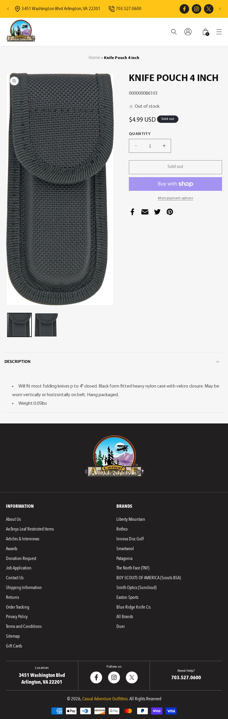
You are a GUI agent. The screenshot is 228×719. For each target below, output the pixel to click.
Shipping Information (24, 587)
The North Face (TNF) (132, 568)
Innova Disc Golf (130, 539)
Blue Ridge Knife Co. (133, 607)
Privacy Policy (17, 616)
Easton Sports (127, 597)
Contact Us (14, 577)
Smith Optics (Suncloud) (136, 587)
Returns (12, 597)
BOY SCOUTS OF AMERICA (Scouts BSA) (148, 577)
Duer (120, 626)
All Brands (124, 616)
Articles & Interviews (22, 539)
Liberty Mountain (130, 519)
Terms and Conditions (24, 626)
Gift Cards (14, 646)
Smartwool (125, 548)
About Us (13, 519)
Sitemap (13, 636)
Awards (11, 548)
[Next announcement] (220, 8)
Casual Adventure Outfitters (105, 699)
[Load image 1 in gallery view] (19, 325)
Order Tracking (17, 607)
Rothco (122, 529)
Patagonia (124, 558)
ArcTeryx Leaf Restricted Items (30, 529)
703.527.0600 (128, 9)
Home (94, 58)
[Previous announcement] (8, 8)
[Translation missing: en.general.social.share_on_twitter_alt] (157, 213)
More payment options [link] (175, 198)
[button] (219, 31)
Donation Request (21, 558)
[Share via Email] (144, 213)
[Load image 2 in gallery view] (46, 325)
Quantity (140, 134)
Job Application (18, 568)
